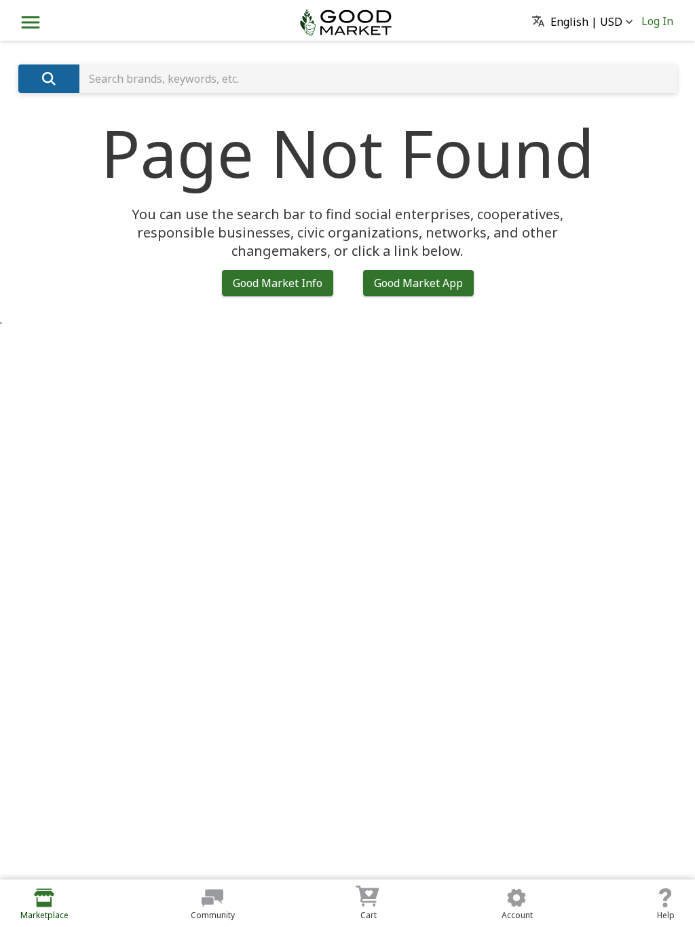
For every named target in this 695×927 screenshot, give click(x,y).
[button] (586, 22)
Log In (657, 21)
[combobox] (378, 78)
